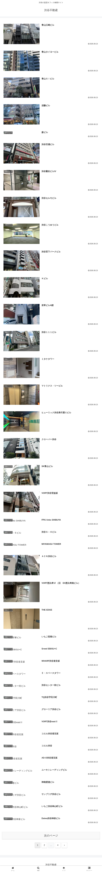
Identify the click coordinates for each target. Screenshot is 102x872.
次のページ (51, 835)
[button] (94, 533)
